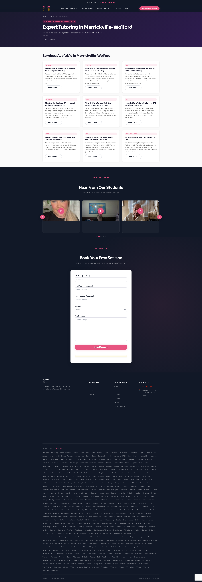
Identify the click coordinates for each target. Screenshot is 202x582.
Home (44, 16)
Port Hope (53, 530)
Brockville (57, 466)
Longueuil (151, 500)
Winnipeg (146, 567)
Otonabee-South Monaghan (51, 523)
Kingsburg (146, 493)
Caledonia (109, 466)
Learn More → (53, 88)
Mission (63, 510)
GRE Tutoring (56, 486)
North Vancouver (146, 516)
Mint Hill (50, 510)
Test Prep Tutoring (68, 8)
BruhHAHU (78, 466)
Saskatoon (103, 543)
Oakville (87, 520)
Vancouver (107, 560)
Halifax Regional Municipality (51, 489)
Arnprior (45, 456)
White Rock (95, 567)
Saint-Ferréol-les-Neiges (127, 537)
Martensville (142, 503)
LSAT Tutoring (54, 503)
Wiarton (122, 567)
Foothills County (141, 479)
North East (135, 516)
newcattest (46, 516)
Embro (82, 479)
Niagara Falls (83, 516)
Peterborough (47, 527)
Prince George (128, 530)
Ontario (131, 520)
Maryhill (150, 503)
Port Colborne (131, 527)
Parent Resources (106, 523)
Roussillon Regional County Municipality (54, 537)
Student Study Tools (49, 553)
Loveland (45, 503)
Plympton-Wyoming (110, 527)
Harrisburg (101, 489)
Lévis (111, 500)
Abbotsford (46, 452)
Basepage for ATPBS (120, 456)
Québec (144, 530)
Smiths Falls (105, 547)
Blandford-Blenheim (120, 459)
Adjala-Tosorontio (65, 452)
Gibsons (125, 483)
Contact (91, 395)
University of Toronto (49, 560)
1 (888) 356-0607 (147, 386)
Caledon (101, 466)
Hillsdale (154, 489)
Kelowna (114, 493)
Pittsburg (81, 527)
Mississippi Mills (83, 510)
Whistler (65, 567)
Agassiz (75, 452)
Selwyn (150, 543)
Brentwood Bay (118, 463)
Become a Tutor (103, 8)
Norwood (45, 520)
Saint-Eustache (113, 537)
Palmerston (88, 523)
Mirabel (57, 510)
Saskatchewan (93, 543)
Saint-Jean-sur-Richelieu (50, 540)
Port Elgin (46, 530)
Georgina (118, 483)
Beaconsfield (144, 456)
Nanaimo (56, 513)
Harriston (124, 489)
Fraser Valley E (78, 483)
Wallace (73, 564)
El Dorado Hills (55, 479)
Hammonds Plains (83, 489)
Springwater (145, 547)
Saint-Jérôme (64, 540)
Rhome (91, 533)
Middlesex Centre (136, 506)
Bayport (135, 456)
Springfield (137, 547)
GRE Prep (117, 402)
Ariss (155, 452)
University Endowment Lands (136, 557)
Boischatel (148, 459)
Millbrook (146, 506)
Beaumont (46, 459)
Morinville (123, 510)
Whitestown (114, 567)
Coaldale (139, 469)
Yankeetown (54, 570)
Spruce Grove (47, 550)
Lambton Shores (125, 496)
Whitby (72, 567)
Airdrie (82, 452)
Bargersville (102, 456)
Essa (108, 479)
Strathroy (146, 550)
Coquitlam (102, 473)
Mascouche (46, 506)
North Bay (127, 516)
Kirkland (53, 496)
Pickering (56, 527)
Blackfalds (102, 459)
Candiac (153, 466)
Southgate (128, 547)
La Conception (76, 496)
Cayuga (77, 469)
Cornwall (110, 473)
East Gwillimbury (117, 476)
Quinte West (46, 533)
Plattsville (89, 527)
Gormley (143, 483)
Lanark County (136, 496)
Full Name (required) (82, 276)
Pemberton (138, 523)
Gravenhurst (46, 486)
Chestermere (103, 469)
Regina (76, 533)
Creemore (150, 473)
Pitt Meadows (73, 527)
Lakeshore (114, 496)
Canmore (45, 469)
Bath (129, 456)
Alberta (93, 452)
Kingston (153, 493)
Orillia (137, 520)
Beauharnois (153, 456)
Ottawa (63, 523)
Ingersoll (67, 493)
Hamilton (73, 489)
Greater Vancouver (92, 486)
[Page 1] (95, 236)
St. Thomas (101, 550)
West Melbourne (132, 564)
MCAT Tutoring (56, 506)
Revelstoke (83, 533)
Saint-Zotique (100, 540)
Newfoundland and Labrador (59, 516)
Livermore (137, 500)
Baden (88, 456)
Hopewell (45, 493)
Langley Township (54, 500)
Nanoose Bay (65, 513)
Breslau (127, 463)
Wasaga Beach (98, 564)
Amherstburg (124, 452)
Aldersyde (100, 452)
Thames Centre (128, 553)
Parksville (123, 523)
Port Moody (61, 530)
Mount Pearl (141, 510)
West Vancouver (47, 567)
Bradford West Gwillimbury (88, 463)
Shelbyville (72, 547)
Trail (98, 557)
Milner (152, 506)
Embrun (88, 479)
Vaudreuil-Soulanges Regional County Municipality (139, 560)
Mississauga (72, 510)
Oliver (125, 520)
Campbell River (134, 466)
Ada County (54, 452)
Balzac (94, 456)
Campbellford (145, 466)
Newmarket (73, 516)
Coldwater (62, 473)
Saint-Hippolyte (141, 537)
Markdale (126, 503)
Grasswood (150, 483)
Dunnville (101, 476)
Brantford (109, 463)
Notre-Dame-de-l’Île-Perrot (58, 520)
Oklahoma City (109, 520)
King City (138, 493)
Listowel (129, 500)
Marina (119, 503)
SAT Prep (117, 391)
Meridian (88, 506)
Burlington (87, 466)
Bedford (71, 459)
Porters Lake (88, 530)
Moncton (99, 510)
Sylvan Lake (101, 553)
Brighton (134, 463)
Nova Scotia (71, 520)
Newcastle (149, 513)
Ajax (87, 452)
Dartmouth (60, 476)
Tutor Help (115, 557)
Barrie (110, 456)
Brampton (101, 463)
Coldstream (53, 473)
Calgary (116, 466)
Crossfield (46, 476)
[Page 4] (101, 236)
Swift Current (92, 553)
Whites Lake (104, 567)
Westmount (57, 567)
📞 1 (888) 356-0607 (106, 2)
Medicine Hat (80, 506)
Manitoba (87, 503)
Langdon (145, 496)
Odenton (94, 520)
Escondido (101, 479)
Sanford (66, 543)
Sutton (84, 553)
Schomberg (129, 543)
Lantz (64, 500)
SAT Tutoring (112, 543)
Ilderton (60, 493)
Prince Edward (117, 530)
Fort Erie (150, 479)
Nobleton (119, 516)
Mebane (71, 506)
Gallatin (87, 483)
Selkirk (144, 543)
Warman (89, 564)
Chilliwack (112, 469)
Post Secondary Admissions (102, 530)
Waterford (108, 564)
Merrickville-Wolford (99, 506)
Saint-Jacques (152, 537)
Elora (76, 479)
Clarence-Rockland (123, 469)
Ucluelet (123, 557)
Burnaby (94, 466)
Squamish (56, 550)
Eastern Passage (146, 476)
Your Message (80, 316)
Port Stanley (79, 530)
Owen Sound (71, 523)
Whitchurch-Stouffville (83, 567)
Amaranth (114, 452)
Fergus (132, 479)
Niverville (112, 516)
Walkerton (66, 564)
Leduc (97, 500)
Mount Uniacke (47, 513)
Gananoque (95, 483)
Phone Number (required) (84, 296)
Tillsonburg (76, 557)
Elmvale (70, 479)
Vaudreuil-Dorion (117, 560)
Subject (78, 306)
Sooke (121, 547)
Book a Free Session (149, 8)
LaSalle (70, 500)
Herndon (139, 489)
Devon (79, 476)
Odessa (101, 520)
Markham (134, 503)
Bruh (71, 466)
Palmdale (79, 523)
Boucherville (55, 463)
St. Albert (74, 550)
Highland (147, 489)
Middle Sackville (124, 506)
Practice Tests (86, 8)
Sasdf (85, 543)
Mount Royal (150, 510)
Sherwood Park (82, 547)
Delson (68, 476)
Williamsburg (130, 567)
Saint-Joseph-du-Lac (76, 540)
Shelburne (64, 547)
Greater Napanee (67, 486)
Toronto (92, 557)
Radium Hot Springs (58, 533)
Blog (126, 8)
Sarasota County (76, 543)
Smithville (114, 547)
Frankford (59, 483)
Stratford (125, 550)
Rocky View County (129, 533)
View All (59, 448)
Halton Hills (64, 489)
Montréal (106, 510)
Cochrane (154, 469)
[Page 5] (103, 236)
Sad (84, 537)
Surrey (77, 553)
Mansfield (95, 503)
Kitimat (67, 496)
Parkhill (116, 523)
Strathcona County (135, 550)
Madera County (65, 503)
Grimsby (102, 486)
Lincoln (116, 500)
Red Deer (69, 533)
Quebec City (152, 530)
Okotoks (118, 520)
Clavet (133, 469)
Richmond (98, 533)
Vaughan (45, 564)
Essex (114, 479)
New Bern (88, 513)
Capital (52, 469)
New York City (140, 513)
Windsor (139, 567)
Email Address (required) (84, 286)
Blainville (110, 459)
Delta (74, 476)
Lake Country (105, 496)
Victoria (58, 564)
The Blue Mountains (150, 553)
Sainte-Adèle (110, 540)
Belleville (78, 459)
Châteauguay (86, 469)
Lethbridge (103, 500)
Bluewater (131, 459)
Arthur (52, 456)
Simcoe (97, 547)
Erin (94, 479)
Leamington (89, 500)
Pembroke (147, 523)
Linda (123, 500)
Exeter (120, 479)
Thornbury (46, 557)
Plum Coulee (98, 527)
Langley (45, 500)
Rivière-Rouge (118, 533)
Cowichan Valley (127, 473)
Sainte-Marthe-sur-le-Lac (133, 540)
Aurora (78, 456)
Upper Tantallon (78, 560)
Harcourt (93, 489)
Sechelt (137, 543)
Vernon (52, 564)
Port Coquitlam (142, 527)
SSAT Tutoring (65, 550)
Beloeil (85, 459)
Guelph (117, 486)
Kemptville (122, 493)
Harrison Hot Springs (113, 489)
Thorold (69, 557)
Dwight (108, 476)
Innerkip (74, 493)
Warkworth (81, 564)
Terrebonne (118, 553)
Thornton (62, 557)
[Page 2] (96, 236)
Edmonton (46, 479)
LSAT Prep (117, 387)
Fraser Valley (68, 483)
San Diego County (48, 543)
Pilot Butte (63, 527)
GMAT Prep (117, 398)
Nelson (81, 513)
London (144, 500)
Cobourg (146, 469)
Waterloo (115, 564)
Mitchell (92, 510)
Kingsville (46, 496)
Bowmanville (64, 463)
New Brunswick (97, 513)
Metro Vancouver (112, 506)
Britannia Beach (143, 463)
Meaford (64, 506)
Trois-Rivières (106, 557)
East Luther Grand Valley (131, 476)
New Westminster (121, 513)
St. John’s (93, 550)
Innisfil (81, 493)
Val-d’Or (99, 560)
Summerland (60, 553)
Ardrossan (149, 452)
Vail (94, 560)
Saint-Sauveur (89, 540)
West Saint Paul (143, 564)
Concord (94, 473)
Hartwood (132, 489)
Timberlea (85, 557)
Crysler (53, 476)
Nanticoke (74, 513)
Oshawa (143, 520)
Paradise (96, 523)
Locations (117, 8)
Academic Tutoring (120, 406)
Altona (107, 452)
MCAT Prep (117, 395)
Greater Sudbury (79, 486)
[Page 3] (98, 236)
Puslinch (137, 530)
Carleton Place (60, 469)
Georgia (110, 483)
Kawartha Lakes (104, 493)
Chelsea (94, 469)
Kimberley (130, 493)
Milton (44, 510)
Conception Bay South (83, 473)
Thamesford (139, 553)
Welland (122, 564)
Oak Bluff (80, 520)
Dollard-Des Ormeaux (89, 476)
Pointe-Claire (121, 527)
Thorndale (54, 557)
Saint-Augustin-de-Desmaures (97, 537)
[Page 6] (105, 236)
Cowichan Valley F (139, 473)
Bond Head (46, 463)
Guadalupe (110, 486)
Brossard (65, 466)
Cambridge (124, 466)
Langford (152, 496)
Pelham (130, 523)
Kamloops (94, 493)
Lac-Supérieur (95, 496)
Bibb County (93, 459)
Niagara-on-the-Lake (95, 516)
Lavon (81, 500)
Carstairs (70, 469)
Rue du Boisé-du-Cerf (74, 537)
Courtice (117, 473)
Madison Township (77, 503)
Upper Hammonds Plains (64, 560)
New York (131, 513)
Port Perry (70, 530)
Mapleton (112, 503)
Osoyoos (150, 520)
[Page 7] (106, 236)
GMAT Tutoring (134, 483)
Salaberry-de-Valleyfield (150, 540)
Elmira (64, 479)
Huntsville (53, 493)
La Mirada (86, 496)
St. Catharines (83, 550)
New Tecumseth (109, 513)
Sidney (91, 547)
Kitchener (60, 496)
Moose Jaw (114, 510)
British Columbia (48, 466)
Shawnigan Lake (54, 547)
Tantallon (110, 553)
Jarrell (87, 493)
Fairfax (126, 479)
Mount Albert (131, 510)
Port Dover (152, 527)
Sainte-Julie (119, 540)
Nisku (105, 516)
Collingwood (71, 473)
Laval (76, 500)
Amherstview (134, 452)
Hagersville (125, 486)
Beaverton (63, 459)
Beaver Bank (55, 459)
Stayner (109, 550)
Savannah (121, 543)
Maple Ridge (104, 503)
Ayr (83, 456)
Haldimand (133, 486)
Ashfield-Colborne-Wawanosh (65, 456)
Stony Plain (117, 550)
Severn (45, 547)
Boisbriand (140, 459)
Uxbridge (88, 560)
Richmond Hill (107, 533)
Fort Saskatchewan (48, 483)
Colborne (45, 473)
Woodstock (46, 570)
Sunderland (70, 553)
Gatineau (103, 483)
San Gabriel (58, 543)
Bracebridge (74, 463)
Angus (142, 452)
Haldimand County (144, 486)
